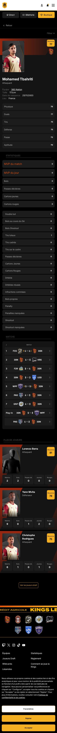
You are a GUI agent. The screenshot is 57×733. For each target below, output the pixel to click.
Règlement (36, 658)
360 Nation (16, 89)
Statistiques (36, 653)
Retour (8, 25)
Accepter (28, 728)
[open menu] (53, 5)
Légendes (7, 669)
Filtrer (49, 33)
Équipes (6, 653)
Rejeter (28, 718)
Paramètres (28, 709)
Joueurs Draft (8, 658)
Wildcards (7, 664)
